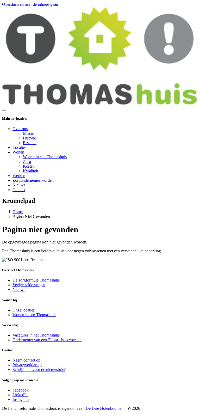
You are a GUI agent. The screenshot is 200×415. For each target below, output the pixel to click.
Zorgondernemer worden (33, 180)
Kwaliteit (30, 171)
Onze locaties (23, 310)
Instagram (20, 399)
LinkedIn (20, 395)
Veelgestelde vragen (28, 285)
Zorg (27, 161)
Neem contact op (26, 360)
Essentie (29, 143)
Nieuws (18, 185)
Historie (29, 138)
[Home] (100, 103)
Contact (18, 189)
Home (17, 212)
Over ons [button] (20, 128)
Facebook (20, 390)
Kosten (29, 166)
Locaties (19, 147)
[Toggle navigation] (4, 110)
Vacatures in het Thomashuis (36, 335)
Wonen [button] (18, 152)
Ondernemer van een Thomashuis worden (47, 340)
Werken (18, 175)
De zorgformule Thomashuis (36, 280)
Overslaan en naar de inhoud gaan (30, 4)
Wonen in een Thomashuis (45, 157)
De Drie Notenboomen (104, 408)
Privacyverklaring (27, 365)
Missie (28, 133)
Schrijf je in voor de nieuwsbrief (38, 369)
